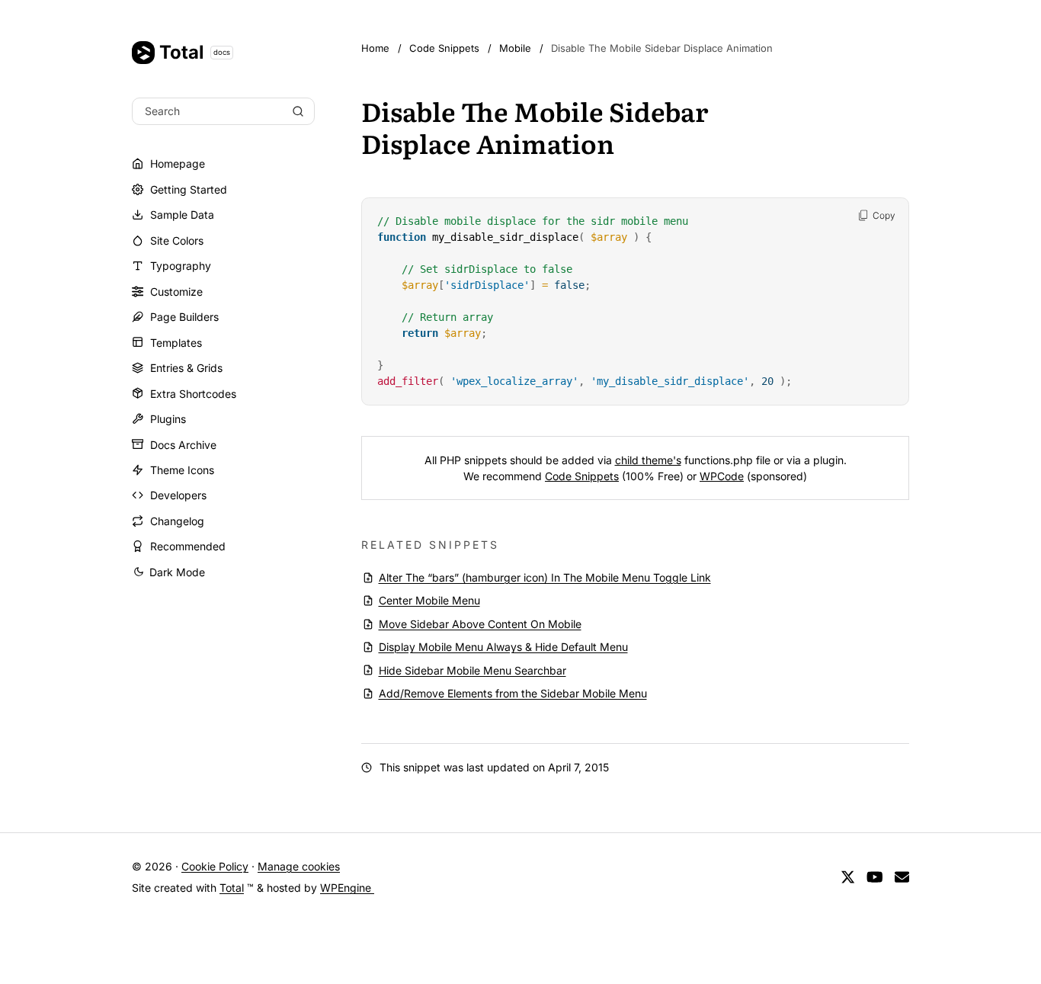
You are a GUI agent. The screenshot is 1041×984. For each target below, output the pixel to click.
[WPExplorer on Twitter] (848, 878)
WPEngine (347, 887)
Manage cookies (299, 866)
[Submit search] (298, 111)
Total (194, 52)
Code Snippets (582, 476)
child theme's (648, 460)
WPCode (722, 476)
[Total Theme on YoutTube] (874, 878)
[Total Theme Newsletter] (902, 878)
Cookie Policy (214, 866)
